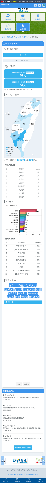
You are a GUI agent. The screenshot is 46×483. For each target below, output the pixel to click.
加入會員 (39, 1)
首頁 (3, 37)
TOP (18, 384)
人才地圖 (23, 29)
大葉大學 (8, 405)
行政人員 (10, 297)
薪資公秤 (3, 4)
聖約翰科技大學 (10, 426)
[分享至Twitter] (39, 5)
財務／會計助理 (32, 289)
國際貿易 (21, 256)
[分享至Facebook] (35, 5)
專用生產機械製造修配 (21, 270)
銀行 (21, 267)
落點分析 (13, 1)
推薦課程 (8, 29)
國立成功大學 (9, 395)
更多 (7, 4)
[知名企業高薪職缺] (31, 461)
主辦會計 (22, 293)
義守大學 (27, 37)
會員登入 (32, 1)
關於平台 (34, 474)
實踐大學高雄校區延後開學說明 (13, 418)
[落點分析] (9, 461)
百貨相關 (21, 253)
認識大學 (10, 37)
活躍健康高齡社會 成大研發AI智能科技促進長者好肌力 (22, 397)
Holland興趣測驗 (22, 1)
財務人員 (12, 293)
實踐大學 (8, 415)
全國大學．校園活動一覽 (23, 447)
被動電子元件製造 (21, 274)
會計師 (17, 297)
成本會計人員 (33, 293)
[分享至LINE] (43, 5)
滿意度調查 (12, 474)
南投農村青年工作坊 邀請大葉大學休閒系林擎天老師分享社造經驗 (23, 438)
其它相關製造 (21, 260)
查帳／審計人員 (14, 289)
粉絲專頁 (20, 474)
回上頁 (26, 384)
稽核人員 (24, 297)
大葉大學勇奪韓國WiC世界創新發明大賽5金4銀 (19, 407)
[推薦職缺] (17, 479)
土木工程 (21, 263)
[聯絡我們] (29, 479)
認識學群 (8, 19)
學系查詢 (23, 19)
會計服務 (21, 242)
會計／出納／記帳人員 (23, 285)
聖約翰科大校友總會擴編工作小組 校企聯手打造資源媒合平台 (23, 428)
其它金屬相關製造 (21, 249)
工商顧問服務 (21, 246)
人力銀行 (5, 2)
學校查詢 (38, 19)
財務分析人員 (34, 297)
